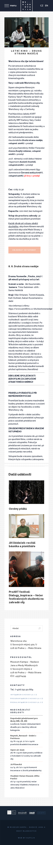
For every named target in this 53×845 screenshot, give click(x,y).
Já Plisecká (16, 764)
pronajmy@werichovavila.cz (26, 702)
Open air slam (17, 750)
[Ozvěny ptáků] (26, 492)
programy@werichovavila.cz (26, 698)
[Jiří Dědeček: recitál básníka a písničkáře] (26, 526)
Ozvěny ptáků (18, 508)
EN (46, 5)
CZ (41, 5)
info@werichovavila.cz (23, 694)
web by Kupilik (26, 838)
